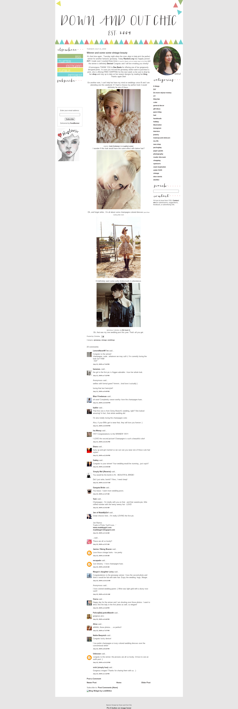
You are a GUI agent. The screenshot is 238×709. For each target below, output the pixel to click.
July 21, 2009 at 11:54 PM (101, 455)
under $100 (157, 170)
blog (145, 74)
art (154, 96)
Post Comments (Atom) (108, 688)
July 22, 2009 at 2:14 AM (101, 533)
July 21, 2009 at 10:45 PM (101, 402)
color (155, 102)
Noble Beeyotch (99, 635)
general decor (158, 105)
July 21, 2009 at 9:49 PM (101, 391)
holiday (156, 122)
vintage (104, 340)
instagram (157, 128)
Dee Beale (117, 67)
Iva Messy (97, 431)
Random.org (128, 59)
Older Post (145, 683)
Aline (95, 624)
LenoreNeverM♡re (101, 351)
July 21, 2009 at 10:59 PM (101, 426)
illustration (157, 125)
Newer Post (91, 683)
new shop (157, 144)
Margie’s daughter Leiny (103, 572)
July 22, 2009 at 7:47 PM (101, 630)
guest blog (157, 112)
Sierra (96, 599)
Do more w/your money (162, 93)
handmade (157, 118)
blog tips (156, 99)
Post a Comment (94, 679)
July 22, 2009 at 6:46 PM (101, 619)
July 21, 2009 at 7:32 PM (101, 375)
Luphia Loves (128, 146)
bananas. (97, 369)
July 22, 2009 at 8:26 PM (101, 649)
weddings (111, 340)
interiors (156, 131)
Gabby (95, 460)
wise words (157, 176)
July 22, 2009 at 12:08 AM (101, 467)
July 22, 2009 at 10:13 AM (101, 580)
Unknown (97, 654)
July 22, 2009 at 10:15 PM (101, 662)
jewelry (156, 135)
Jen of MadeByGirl (101, 513)
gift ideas (156, 109)
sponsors (157, 163)
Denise (110, 64)
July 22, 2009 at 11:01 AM (101, 594)
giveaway (97, 340)
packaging (157, 147)
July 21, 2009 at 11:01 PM (101, 442)
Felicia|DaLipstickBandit (103, 613)
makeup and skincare (161, 138)
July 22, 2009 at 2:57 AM (101, 544)
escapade (97, 560)
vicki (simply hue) (100, 667)
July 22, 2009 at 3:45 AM (101, 555)
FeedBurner (74, 123)
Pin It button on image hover (119, 708)
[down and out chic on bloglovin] (68, 160)
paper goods (158, 151)
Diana (95, 447)
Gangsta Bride (99, 488)
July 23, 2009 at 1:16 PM (101, 674)
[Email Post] (102, 336)
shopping (156, 160)
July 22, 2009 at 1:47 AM (101, 494)
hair (154, 115)
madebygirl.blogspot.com (104, 530)
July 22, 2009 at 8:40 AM (101, 567)
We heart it (126, 330)
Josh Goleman (114, 146)
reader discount (159, 157)
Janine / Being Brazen (102, 549)
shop (94, 74)
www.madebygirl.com (102, 527)
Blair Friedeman (100, 396)
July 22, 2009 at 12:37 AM (101, 482)
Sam (95, 499)
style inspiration (159, 167)
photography (158, 154)
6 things (156, 86)
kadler (95, 408)
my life (156, 141)
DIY (154, 89)
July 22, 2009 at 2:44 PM (101, 608)
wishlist (156, 180)
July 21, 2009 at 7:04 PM (101, 364)
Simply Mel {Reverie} (102, 472)
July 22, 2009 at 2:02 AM (101, 507)
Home (118, 683)
